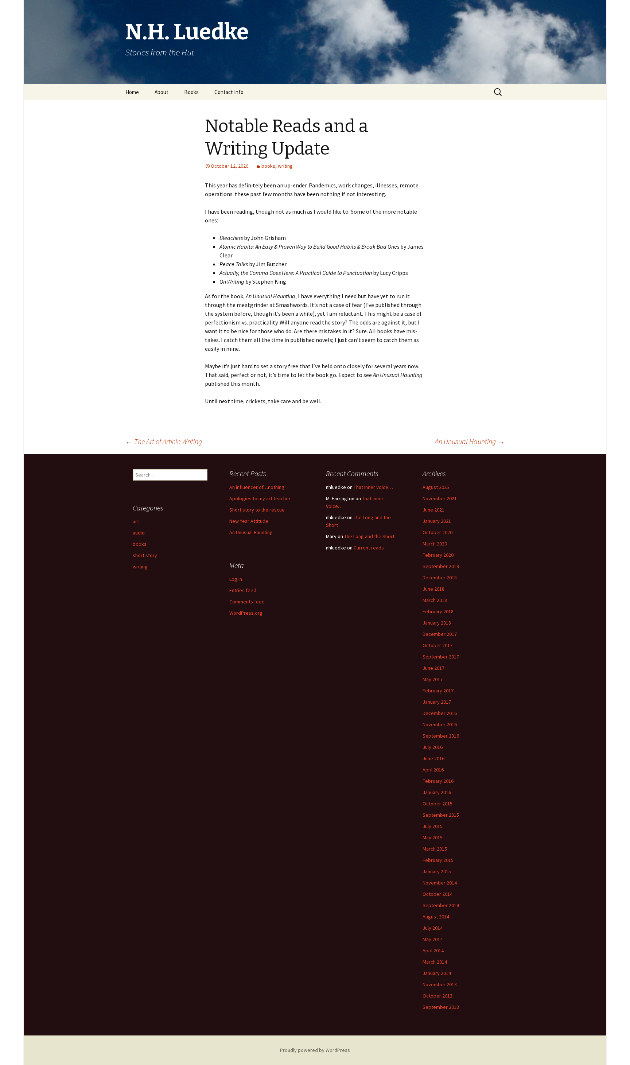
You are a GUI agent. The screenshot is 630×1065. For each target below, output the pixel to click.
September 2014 (441, 905)
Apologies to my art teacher (260, 498)
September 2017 (441, 656)
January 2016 (437, 792)
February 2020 (438, 555)
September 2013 (441, 1007)
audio (139, 532)
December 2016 (440, 713)
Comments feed (247, 601)
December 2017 (440, 634)
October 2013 (437, 995)
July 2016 (433, 747)
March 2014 (435, 962)
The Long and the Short (369, 536)
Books (191, 92)
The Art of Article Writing (163, 441)
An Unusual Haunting (470, 441)
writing (285, 166)
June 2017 (433, 668)
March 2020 (435, 543)
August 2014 (436, 916)
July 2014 (433, 928)
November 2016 (440, 724)
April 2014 (433, 950)
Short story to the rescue (257, 509)
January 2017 (437, 702)
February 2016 (438, 781)
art (136, 521)
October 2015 (437, 803)
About (161, 92)
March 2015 (435, 849)
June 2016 (433, 758)
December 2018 (440, 577)
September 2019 (441, 566)
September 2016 (441, 735)
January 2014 (437, 973)
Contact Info (229, 92)
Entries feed (242, 590)
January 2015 (437, 871)
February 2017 (438, 690)
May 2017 (433, 679)
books (268, 166)
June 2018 (433, 589)
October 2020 (437, 532)
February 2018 (438, 611)
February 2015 (438, 860)
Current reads (369, 547)
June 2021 (433, 509)
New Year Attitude (248, 521)
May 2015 (433, 837)
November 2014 (440, 882)
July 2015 (433, 826)
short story (145, 555)
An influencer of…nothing (256, 487)
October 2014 (437, 894)
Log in (235, 579)
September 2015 (441, 815)
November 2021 (440, 498)
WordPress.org (245, 613)
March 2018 (435, 600)
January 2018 (437, 622)
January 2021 (437, 521)
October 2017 (437, 645)
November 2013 (440, 984)
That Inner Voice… (373, 487)
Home (132, 92)
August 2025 (436, 487)
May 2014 (433, 939)
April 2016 (433, 769)
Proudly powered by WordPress (315, 1050)
